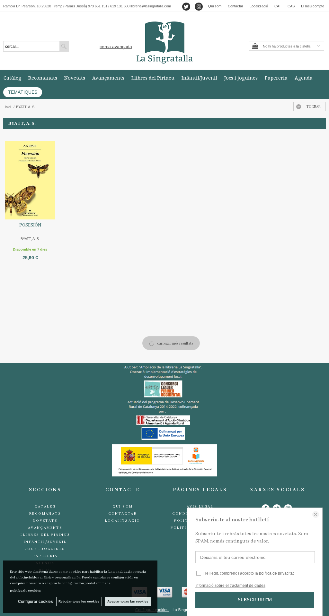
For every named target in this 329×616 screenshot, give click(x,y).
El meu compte (312, 6)
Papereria (276, 77)
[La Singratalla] (164, 42)
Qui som (214, 6)
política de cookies (25, 590)
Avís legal (200, 506)
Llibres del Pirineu (152, 77)
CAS (291, 6)
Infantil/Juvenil (199, 77)
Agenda (304, 77)
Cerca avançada (116, 46)
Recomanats (42, 77)
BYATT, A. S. (30, 239)
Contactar (235, 6)
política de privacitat (276, 573)
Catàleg (12, 77)
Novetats (74, 77)
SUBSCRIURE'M (255, 600)
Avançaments (108, 77)
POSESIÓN (30, 225)
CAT (277, 6)
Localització (259, 6)
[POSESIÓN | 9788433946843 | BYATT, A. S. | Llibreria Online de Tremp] (30, 176)
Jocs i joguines (241, 77)
